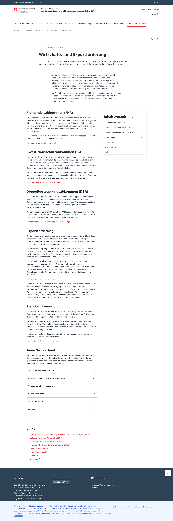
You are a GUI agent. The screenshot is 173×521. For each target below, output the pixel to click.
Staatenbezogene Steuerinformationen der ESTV (47, 222)
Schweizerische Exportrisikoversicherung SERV (48, 445)
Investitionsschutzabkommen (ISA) (118, 127)
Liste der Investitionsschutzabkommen (43, 182)
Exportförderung (111, 137)
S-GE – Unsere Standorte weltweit (41, 279)
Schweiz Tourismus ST (38, 452)
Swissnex (32, 455)
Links (107, 152)
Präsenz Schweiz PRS (37, 448)
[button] (21, 23)
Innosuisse (33, 459)
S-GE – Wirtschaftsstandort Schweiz (42, 341)
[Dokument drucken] (152, 38)
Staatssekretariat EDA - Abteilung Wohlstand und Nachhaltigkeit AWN (59, 434)
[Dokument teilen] (157, 38)
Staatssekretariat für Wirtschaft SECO (45, 438)
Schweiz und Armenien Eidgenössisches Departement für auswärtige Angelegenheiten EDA (67, 10)
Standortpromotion (112, 142)
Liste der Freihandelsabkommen (40, 143)
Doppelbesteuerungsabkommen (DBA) (120, 132)
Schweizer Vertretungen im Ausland (102, 486)
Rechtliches (18, 516)
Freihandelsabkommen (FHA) (116, 123)
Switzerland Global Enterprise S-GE (43, 441)
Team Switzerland (112, 147)
